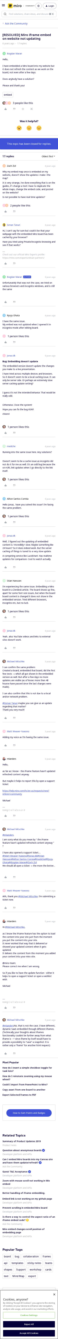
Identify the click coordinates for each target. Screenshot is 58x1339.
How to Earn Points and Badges (29, 1112)
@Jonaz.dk (32, 855)
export (32, 1276)
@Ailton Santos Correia (23, 859)
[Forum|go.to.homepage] (19, 5)
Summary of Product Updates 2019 (21, 1141)
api (6, 1263)
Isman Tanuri (13, 224)
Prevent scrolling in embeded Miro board (24, 1207)
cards (48, 1269)
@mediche (40, 859)
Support (21, 1269)
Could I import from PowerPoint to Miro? (24, 1084)
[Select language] (38, 6)
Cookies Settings (29, 1315)
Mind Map (18, 1276)
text (6, 1276)
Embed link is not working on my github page (27, 1198)
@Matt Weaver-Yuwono (14, 855)
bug (17, 1256)
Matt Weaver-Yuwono (18, 731)
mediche (11, 446)
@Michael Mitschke (28, 896)
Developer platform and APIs (17, 1154)
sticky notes (34, 1263)
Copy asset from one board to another (23, 1089)
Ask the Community (16, 23)
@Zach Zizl (31, 862)
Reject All (29, 1324)
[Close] (54, 1294)
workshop (35, 1269)
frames (47, 1256)
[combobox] (29, 14)
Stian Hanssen (14, 580)
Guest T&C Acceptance (15, 1171)
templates (17, 1263)
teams (48, 1263)
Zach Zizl (11, 165)
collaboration (31, 1256)
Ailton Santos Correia (17, 498)
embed (8, 94)
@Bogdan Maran (17, 862)
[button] (3, 6)
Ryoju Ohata (13, 315)
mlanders (11, 758)
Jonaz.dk (11, 355)
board (7, 1256)
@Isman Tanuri (10, 703)
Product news (9, 1145)
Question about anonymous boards (21, 1150)
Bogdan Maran (14, 53)
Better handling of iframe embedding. (23, 1192)
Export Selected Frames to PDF (19, 1094)
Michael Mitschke (15, 661)
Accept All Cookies (29, 1333)
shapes (8, 1269)
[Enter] (5, 14)
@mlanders (8, 834)
